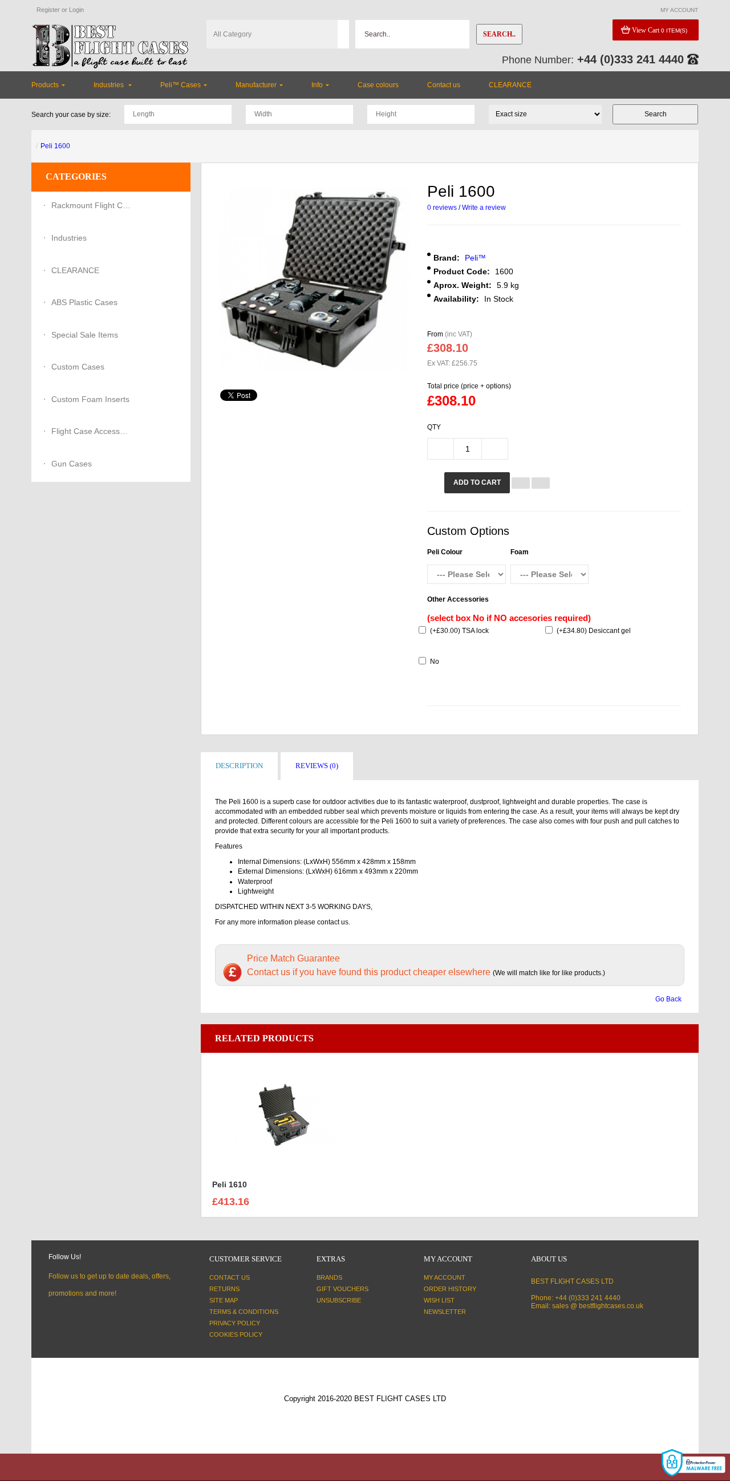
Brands (329, 1277)
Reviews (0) (316, 765)
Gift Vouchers (342, 1288)
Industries (69, 237)
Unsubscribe (339, 1300)
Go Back (668, 999)
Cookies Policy (235, 1334)
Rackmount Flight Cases (91, 205)
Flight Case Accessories (91, 431)
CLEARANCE (75, 270)
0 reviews (442, 208)
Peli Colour (445, 552)
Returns (224, 1288)
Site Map (223, 1300)
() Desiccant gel (594, 631)
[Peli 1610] (284, 1115)
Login (76, 9)
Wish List (439, 1300)
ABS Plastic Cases (84, 302)
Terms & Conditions (243, 1311)
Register (48, 9)
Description (239, 765)
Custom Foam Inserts (90, 399)
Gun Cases (71, 463)
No (434, 662)
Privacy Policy (234, 1323)
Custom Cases (77, 366)
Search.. (499, 34)
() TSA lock (459, 631)
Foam (519, 552)
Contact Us (229, 1277)
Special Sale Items (84, 334)
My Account (444, 1277)
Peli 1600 (55, 146)
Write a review (484, 208)
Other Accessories (458, 599)
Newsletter (445, 1311)
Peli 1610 (229, 1184)
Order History (450, 1288)
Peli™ (475, 257)
